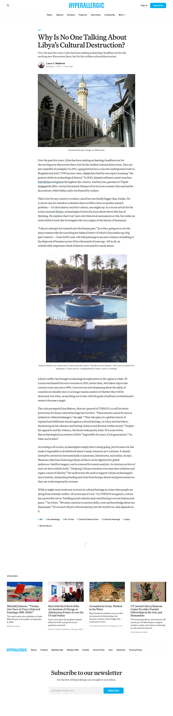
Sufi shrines (44, 182)
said (79, 417)
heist (87, 173)
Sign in (144, 5)
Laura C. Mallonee (55, 63)
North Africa (46, 525)
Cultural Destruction (88, 519)
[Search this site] (8, 5)
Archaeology (53, 519)
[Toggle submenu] (125, 15)
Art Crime (69, 519)
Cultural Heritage (111, 519)
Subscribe (158, 5)
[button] (121, 15)
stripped (42, 186)
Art (40, 30)
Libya (127, 519)
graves (60, 182)
